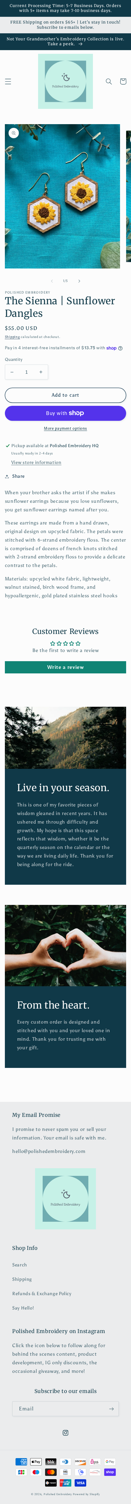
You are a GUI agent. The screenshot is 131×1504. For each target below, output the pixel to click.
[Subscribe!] (111, 1408)
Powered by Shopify (86, 1494)
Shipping (12, 337)
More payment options (65, 428)
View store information (36, 462)
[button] (8, 81)
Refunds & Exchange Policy (42, 1293)
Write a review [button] (65, 667)
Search (19, 1265)
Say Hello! (23, 1308)
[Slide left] (51, 281)
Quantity (13, 359)
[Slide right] (79, 281)
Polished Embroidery (58, 1494)
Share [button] (18, 476)
